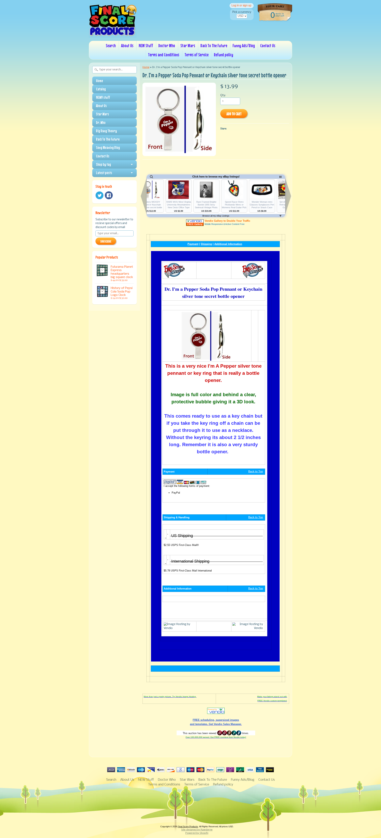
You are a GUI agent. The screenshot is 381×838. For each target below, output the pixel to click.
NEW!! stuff (103, 97)
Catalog (101, 89)
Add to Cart (233, 113)
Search (111, 45)
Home (99, 81)
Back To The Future (213, 45)
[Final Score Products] (113, 35)
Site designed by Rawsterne (197, 830)
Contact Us (267, 45)
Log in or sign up (241, 5)
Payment (193, 244)
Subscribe (105, 241)
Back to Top (255, 471)
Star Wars (187, 45)
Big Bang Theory (106, 131)
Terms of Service (197, 54)
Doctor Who (166, 45)
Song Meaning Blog (108, 147)
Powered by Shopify (196, 833)
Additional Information (228, 244)
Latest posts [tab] (104, 173)
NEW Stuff (146, 45)
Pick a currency (241, 12)
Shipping (206, 244)
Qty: (223, 95)
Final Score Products (188, 826)
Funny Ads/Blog (244, 45)
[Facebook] (109, 195)
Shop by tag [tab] (103, 164)
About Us (127, 45)
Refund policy (223, 54)
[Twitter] (99, 195)
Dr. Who (101, 122)
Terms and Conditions (163, 54)
